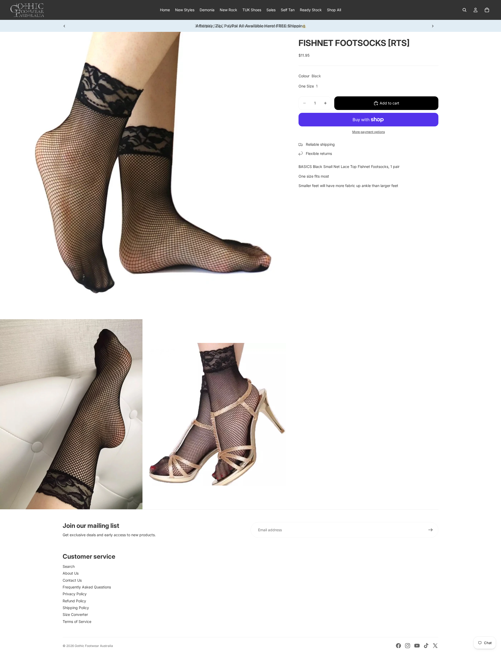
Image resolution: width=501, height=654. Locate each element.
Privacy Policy (75, 594)
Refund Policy (74, 601)
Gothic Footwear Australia (94, 646)
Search (69, 566)
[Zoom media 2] (71, 414)
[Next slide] (432, 26)
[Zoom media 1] (143, 175)
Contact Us (72, 580)
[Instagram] (407, 646)
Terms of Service (77, 621)
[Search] (464, 10)
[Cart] (487, 10)
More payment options (368, 132)
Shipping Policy (76, 607)
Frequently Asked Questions (87, 587)
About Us (71, 573)
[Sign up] (430, 529)
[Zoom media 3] (215, 414)
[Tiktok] (426, 646)
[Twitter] (435, 646)
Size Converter (75, 614)
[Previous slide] (64, 26)
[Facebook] (398, 646)
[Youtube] (417, 646)
